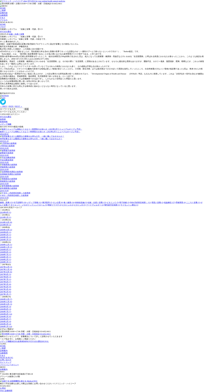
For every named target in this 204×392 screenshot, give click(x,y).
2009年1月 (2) (5, 240)
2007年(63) (6, 264)
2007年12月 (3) (6, 267)
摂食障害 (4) (181, 202)
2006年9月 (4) (5, 307)
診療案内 (4, 351)
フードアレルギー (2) (95, 205)
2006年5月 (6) (5, 317)
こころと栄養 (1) (193, 202)
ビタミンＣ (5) (113, 202)
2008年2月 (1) (5, 260)
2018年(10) (6, 220)
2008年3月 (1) (5, 257)
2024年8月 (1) (5, 212)
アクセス (4, 20)
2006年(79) (6, 297)
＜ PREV (3, 106)
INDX (11, 106)
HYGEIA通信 (5, 32)
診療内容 (4, 13)
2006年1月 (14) (6, 327)
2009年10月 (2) (6, 230)
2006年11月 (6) (6, 302)
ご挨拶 (3, 10)
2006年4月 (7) (5, 319)
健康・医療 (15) (6, 202)
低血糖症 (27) (169, 202)
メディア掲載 (5, 124)
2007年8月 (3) (5, 277)
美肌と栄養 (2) (157, 202)
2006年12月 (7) (6, 299)
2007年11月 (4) (6, 269)
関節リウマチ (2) (55, 205)
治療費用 (4, 15)
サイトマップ (5, 362)
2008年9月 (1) (5, 250)
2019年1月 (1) (5, 217)
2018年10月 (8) (6, 222)
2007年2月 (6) (5, 292)
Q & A (2, 18)
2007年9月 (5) (5, 274)
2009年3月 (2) (5, 237)
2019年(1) (6, 215)
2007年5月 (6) (5, 284)
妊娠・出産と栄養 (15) (97, 202)
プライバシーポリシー (9, 365)
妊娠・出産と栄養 (16, 34)
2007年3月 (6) (5, 289)
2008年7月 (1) (5, 255)
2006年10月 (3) (6, 304)
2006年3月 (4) (5, 322)
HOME (3, 8)
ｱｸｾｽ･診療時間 (6, 391)
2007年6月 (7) (5, 282)
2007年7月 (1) (5, 279)
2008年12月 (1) (6, 245)
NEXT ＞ (18, 106)
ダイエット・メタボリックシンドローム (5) (29, 205)
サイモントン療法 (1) (129, 205)
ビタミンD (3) (80, 205)
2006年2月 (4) (5, 324)
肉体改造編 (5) (81, 202)
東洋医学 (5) (47, 202)
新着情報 (4, 122)
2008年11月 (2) (6, 247)
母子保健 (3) (124, 202)
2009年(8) (6, 227)
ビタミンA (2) (68, 205)
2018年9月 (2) (5, 225)
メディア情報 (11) (34, 202)
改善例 (3, 119)
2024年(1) (6, 210)
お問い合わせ (5, 360)
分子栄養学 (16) (19, 202)
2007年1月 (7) (5, 294)
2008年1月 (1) (5, 262)
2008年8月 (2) (5, 252)
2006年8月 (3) (5, 309)
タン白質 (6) (58, 202)
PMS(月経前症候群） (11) (140, 202)
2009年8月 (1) (5, 232)
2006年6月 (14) (6, 314)
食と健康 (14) (69, 202)
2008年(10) (6, 242)
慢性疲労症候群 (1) (112, 205)
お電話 (3, 388)
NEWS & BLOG (6, 358)
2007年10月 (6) (6, 272)
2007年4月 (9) (5, 287)
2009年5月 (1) (5, 235)
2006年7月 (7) (5, 312)
